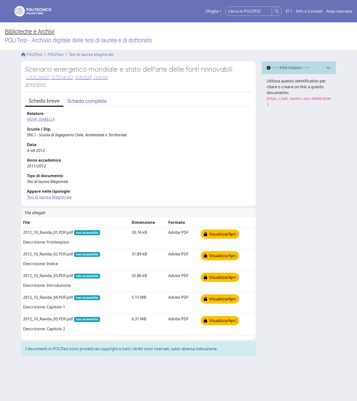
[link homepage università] (29, 11)
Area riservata (339, 11)
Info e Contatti (309, 11)
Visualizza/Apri (221, 234)
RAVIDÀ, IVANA (91, 77)
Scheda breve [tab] (44, 101)
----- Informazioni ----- (290, 67)
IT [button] (287, 11)
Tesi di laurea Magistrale (91, 54)
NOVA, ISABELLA (41, 119)
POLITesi (34, 54)
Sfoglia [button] (212, 11)
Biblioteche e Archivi (29, 31)
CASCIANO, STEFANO (49, 77)
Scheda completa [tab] (87, 101)
